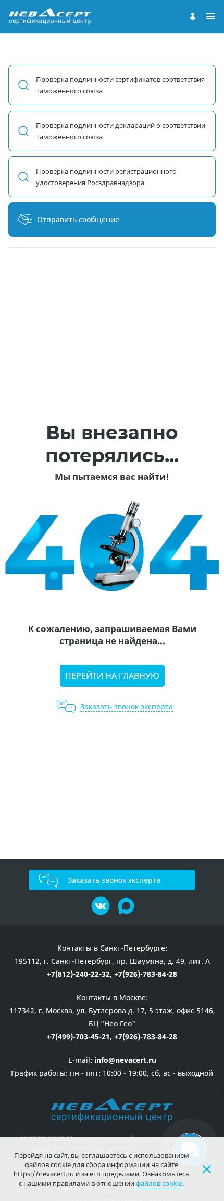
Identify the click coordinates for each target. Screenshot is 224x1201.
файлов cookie (159, 1183)
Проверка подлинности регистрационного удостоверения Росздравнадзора (106, 176)
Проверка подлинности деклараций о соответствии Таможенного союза (120, 130)
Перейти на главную (112, 676)
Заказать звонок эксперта (114, 880)
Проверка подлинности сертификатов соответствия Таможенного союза (120, 85)
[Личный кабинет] (193, 16)
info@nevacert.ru (125, 1060)
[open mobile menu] (210, 17)
